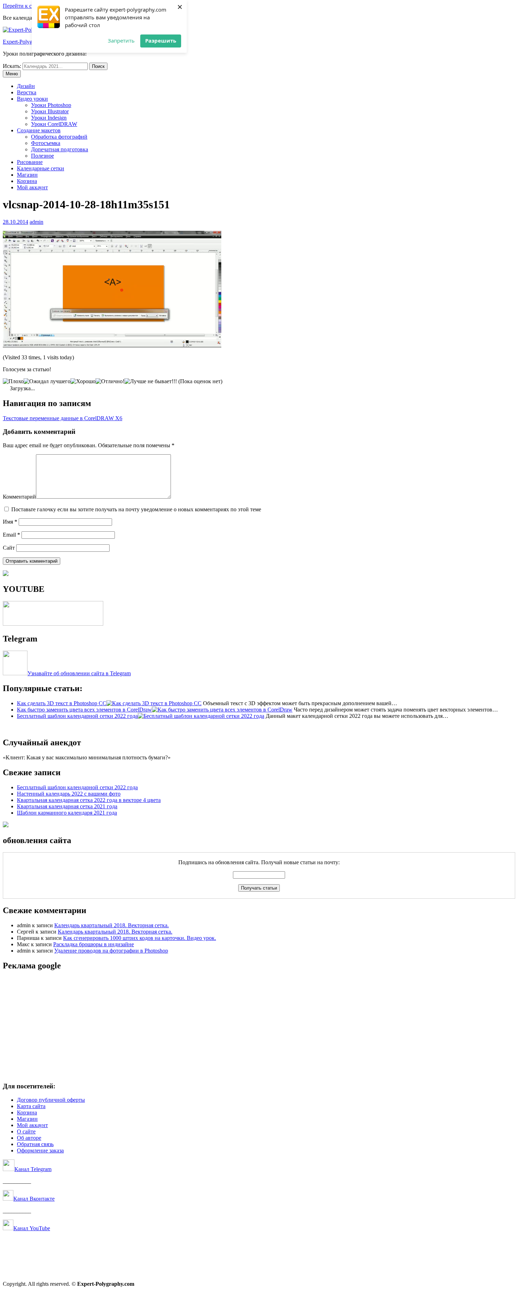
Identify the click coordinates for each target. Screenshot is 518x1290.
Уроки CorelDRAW (54, 124)
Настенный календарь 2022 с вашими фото (69, 794)
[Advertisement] (214, 1027)
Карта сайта (31, 1106)
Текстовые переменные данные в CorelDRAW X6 (62, 418)
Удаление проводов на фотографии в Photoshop (111, 951)
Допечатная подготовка (59, 149)
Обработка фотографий (59, 137)
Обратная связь (35, 1144)
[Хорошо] (82, 381)
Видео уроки (32, 99)
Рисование (30, 162)
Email (11, 535)
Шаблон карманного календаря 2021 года (67, 813)
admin (36, 222)
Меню (12, 73)
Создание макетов (39, 130)
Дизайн (26, 86)
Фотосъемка (45, 143)
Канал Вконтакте (34, 1199)
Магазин (27, 175)
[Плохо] (13, 381)
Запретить (121, 40)
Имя (10, 522)
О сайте (26, 1131)
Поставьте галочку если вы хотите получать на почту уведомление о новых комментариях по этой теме (136, 509)
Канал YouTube (31, 1228)
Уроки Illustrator (50, 111)
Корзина (27, 181)
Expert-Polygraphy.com (29, 42)
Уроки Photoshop (51, 105)
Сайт (9, 548)
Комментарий (19, 497)
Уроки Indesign (49, 118)
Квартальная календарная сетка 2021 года (67, 806)
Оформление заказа (40, 1150)
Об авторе (29, 1138)
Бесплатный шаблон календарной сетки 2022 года (77, 787)
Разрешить (160, 40)
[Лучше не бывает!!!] (150, 381)
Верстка (26, 92)
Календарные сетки (40, 168)
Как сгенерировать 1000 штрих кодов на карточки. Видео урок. (139, 938)
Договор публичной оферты (51, 1100)
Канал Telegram (32, 1169)
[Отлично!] (109, 381)
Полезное (42, 156)
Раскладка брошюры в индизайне (93, 944)
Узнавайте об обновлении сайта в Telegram (79, 673)
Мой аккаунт (32, 187)
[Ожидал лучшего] (47, 381)
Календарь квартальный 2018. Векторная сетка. (111, 925)
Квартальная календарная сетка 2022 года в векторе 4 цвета (89, 800)
